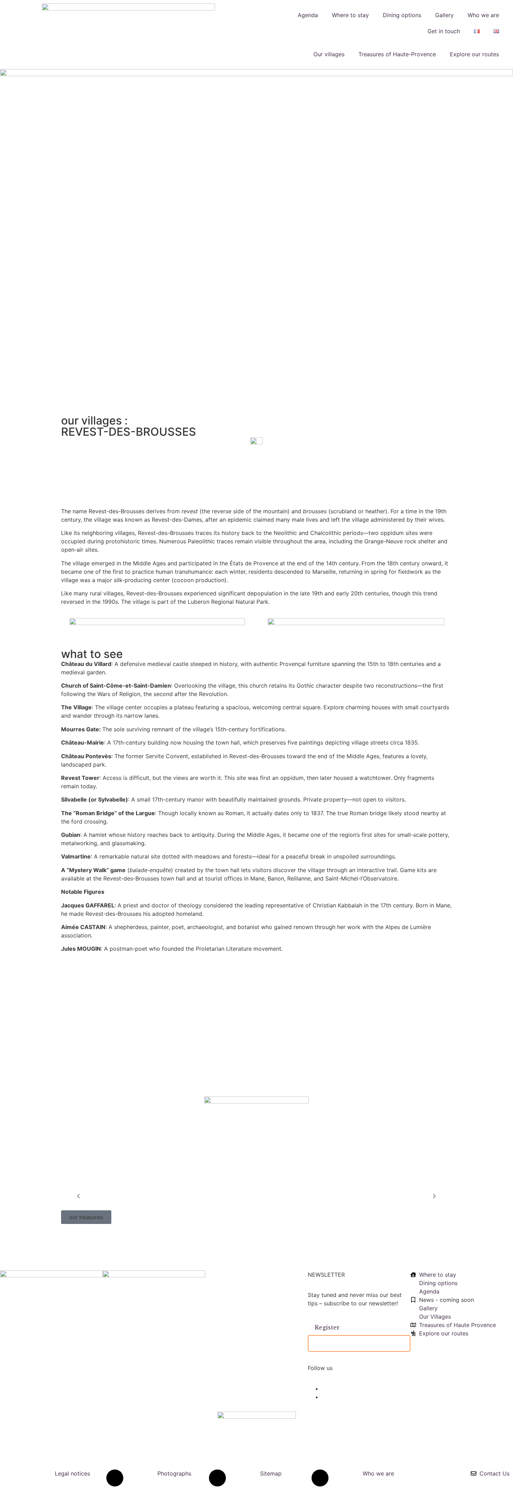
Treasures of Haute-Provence (397, 54)
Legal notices (72, 1473)
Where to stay (350, 15)
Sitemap (271, 1473)
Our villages (328, 54)
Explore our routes (474, 54)
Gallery (444, 15)
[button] (86, 1217)
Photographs (174, 1473)
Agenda (308, 15)
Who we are (483, 15)
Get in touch (444, 31)
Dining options (402, 15)
